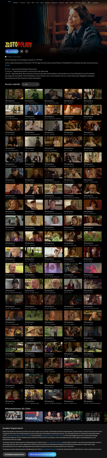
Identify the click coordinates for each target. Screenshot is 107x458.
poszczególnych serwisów (54, 442)
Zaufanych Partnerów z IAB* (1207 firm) (19, 435)
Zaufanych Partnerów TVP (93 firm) (52, 435)
